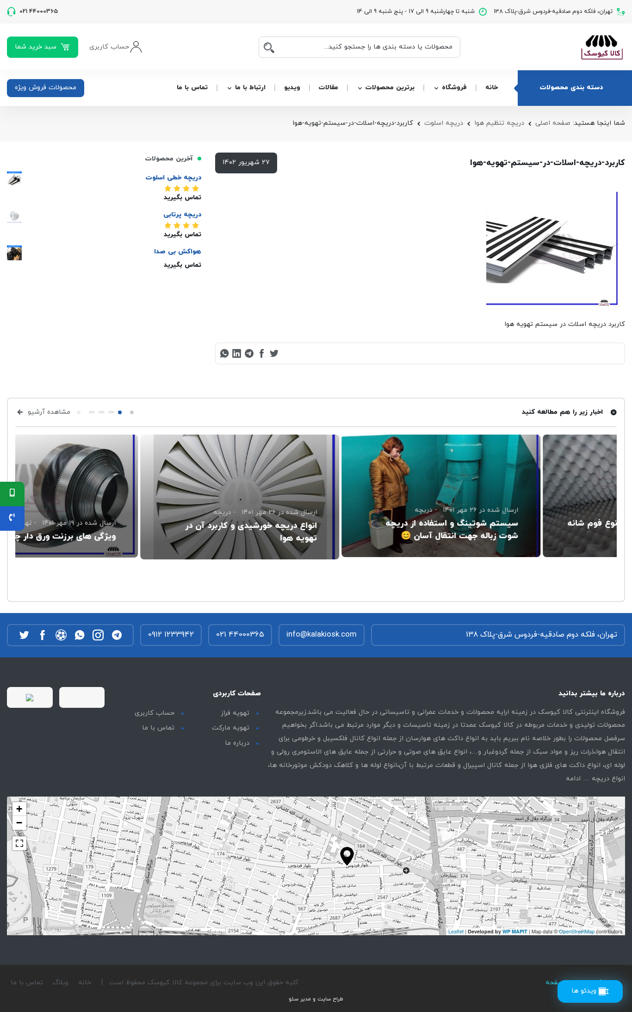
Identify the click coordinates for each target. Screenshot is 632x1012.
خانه (491, 87)
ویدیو (292, 87)
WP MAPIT (514, 931)
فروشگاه (454, 87)
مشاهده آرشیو (47, 412)
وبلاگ (60, 982)
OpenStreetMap (577, 931)
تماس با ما (192, 87)
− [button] (19, 822)
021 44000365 (240, 634)
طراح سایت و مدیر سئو (316, 999)
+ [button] (19, 809)
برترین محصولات (390, 87)
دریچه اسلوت (443, 123)
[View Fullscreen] (19, 843)
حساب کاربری (154, 713)
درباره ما (237, 743)
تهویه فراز (235, 713)
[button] (132, 412)
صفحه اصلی (552, 123)
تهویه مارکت (230, 728)
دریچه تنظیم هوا (499, 123)
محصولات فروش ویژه (45, 87)
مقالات (328, 87)
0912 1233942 (171, 634)
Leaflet (456, 931)
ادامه (573, 779)
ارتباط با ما (250, 87)
